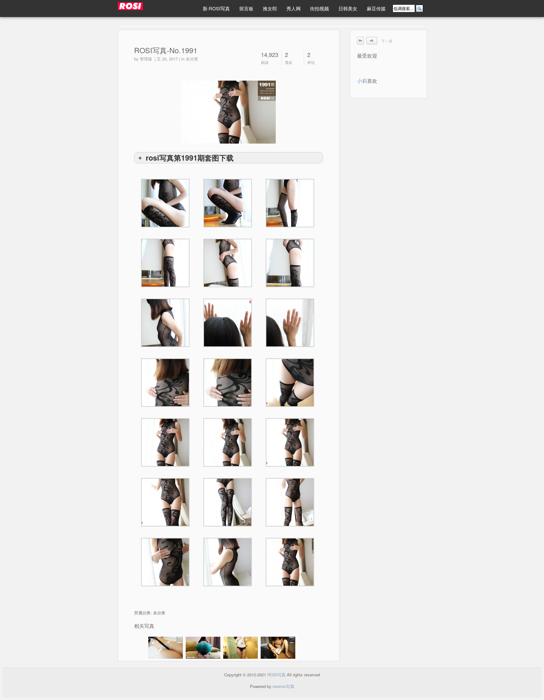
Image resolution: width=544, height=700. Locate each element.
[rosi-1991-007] (227, 442)
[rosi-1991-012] (290, 323)
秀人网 (293, 8)
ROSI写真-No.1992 (361, 41)
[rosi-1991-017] (165, 263)
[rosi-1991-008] (165, 442)
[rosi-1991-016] (227, 263)
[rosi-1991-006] (290, 442)
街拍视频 (319, 8)
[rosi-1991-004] (227, 502)
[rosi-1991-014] (165, 323)
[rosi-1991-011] (165, 382)
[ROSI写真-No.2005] (279, 648)
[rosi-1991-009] (290, 382)
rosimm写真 (283, 686)
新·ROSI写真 (216, 8)
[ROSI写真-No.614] (166, 648)
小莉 (362, 80)
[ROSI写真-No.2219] (204, 648)
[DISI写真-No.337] (241, 648)
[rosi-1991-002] (165, 562)
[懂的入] (156, 8)
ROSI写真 (276, 675)
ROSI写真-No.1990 (373, 41)
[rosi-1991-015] (290, 263)
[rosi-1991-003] (290, 502)
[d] (290, 562)
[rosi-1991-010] (227, 382)
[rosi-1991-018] (290, 203)
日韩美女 (347, 8)
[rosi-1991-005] (165, 502)
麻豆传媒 (376, 8)
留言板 (246, 8)
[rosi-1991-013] (227, 323)
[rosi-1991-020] (165, 203)
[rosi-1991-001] (227, 562)
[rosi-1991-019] (227, 203)
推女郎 (270, 8)
